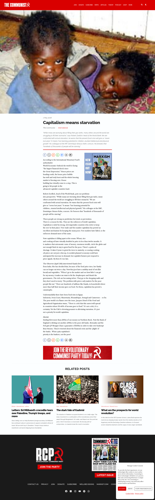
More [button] (130, 5)
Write (97, 5)
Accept (122, 488)
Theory (110, 5)
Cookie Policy (130, 493)
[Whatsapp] (88, 491)
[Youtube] (80, 491)
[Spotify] (84, 491)
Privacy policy (139, 493)
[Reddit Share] (53, 155)
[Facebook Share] (44, 155)
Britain (14, 406)
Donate (81, 5)
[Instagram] (75, 491)
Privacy (44, 484)
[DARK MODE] (145, 4)
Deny (130, 488)
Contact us (33, 484)
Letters (27, 406)
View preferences (143, 488)
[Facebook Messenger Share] (62, 155)
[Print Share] (70, 155)
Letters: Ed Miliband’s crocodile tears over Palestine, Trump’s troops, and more (32, 413)
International (63, 128)
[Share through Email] (66, 155)
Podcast (118, 5)
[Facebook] (66, 491)
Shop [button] (125, 5)
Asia (57, 406)
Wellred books (86, 484)
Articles (103, 5)
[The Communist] (17, 6)
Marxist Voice (114, 406)
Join (75, 5)
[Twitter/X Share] (49, 155)
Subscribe (89, 5)
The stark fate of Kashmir (70, 410)
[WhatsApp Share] (57, 155)
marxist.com (102, 484)
